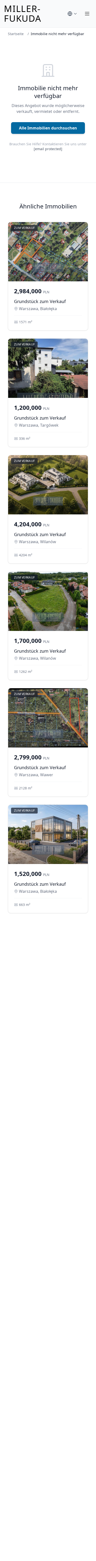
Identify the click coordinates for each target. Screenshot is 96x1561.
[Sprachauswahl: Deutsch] (72, 13)
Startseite (16, 33)
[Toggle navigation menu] (87, 14)
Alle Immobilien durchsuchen (48, 128)
